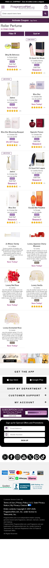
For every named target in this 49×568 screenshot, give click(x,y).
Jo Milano (13, 246)
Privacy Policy (22, 503)
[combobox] (24, 13)
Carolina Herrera (38, 60)
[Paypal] (33, 473)
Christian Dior (13, 100)
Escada (37, 210)
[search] (41, 7)
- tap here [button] (24, 20)
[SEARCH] (45, 13)
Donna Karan (13, 57)
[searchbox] (22, 13)
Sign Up (24, 440)
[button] (3, 7)
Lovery (38, 248)
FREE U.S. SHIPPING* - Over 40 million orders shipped (24, 2)
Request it (12, 66)
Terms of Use (9, 503)
